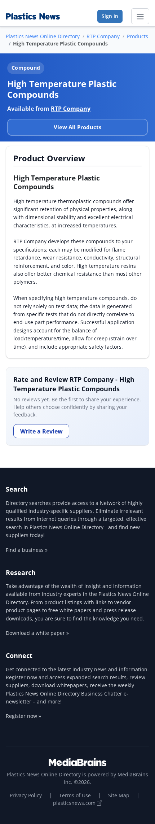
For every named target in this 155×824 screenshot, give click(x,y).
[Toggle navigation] (140, 16)
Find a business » (27, 549)
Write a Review (41, 431)
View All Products (77, 127)
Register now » (23, 715)
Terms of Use (75, 795)
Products (137, 36)
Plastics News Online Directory (43, 36)
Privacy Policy (26, 795)
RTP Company (103, 36)
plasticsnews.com (75, 802)
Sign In (110, 16)
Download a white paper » (37, 632)
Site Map (118, 795)
